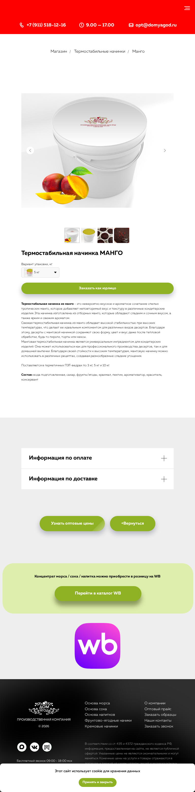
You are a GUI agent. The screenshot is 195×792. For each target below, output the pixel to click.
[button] (97, 288)
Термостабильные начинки (99, 52)
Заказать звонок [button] (158, 726)
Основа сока (96, 709)
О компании (154, 703)
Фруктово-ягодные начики (108, 720)
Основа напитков (100, 715)
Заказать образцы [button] (160, 715)
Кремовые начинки (101, 726)
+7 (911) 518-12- (44, 25)
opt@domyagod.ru (156, 25)
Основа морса (97, 703)
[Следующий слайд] (165, 150)
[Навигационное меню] (187, 8)
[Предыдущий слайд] (30, 150)
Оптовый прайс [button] (157, 709)
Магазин (59, 52)
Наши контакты (157, 720)
